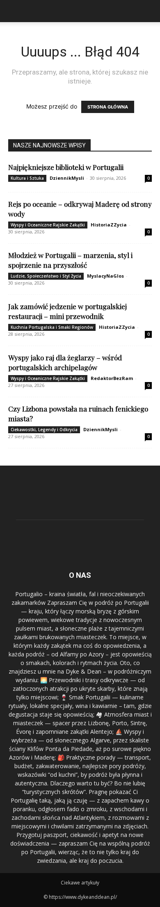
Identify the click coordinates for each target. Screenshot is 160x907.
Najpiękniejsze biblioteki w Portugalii (65, 167)
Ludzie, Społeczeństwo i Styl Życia (46, 276)
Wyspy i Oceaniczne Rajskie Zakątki (48, 225)
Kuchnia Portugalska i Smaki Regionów (52, 327)
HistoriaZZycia (109, 225)
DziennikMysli (67, 178)
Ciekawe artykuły (80, 882)
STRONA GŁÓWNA (107, 107)
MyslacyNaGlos (105, 276)
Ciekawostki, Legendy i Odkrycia (44, 429)
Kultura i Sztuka (27, 178)
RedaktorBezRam (112, 378)
